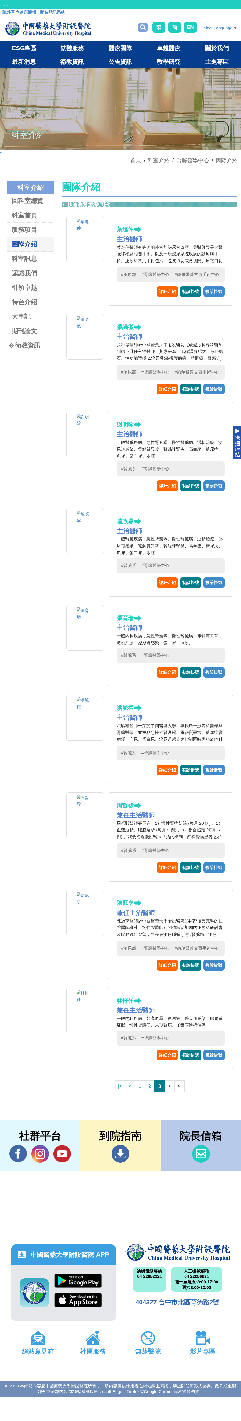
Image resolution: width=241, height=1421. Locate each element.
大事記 (21, 316)
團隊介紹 (226, 160)
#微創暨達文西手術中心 (197, 274)
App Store (78, 1302)
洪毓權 (125, 708)
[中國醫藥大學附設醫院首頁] (47, 29)
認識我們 (24, 273)
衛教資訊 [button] (72, 61)
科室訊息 (24, 258)
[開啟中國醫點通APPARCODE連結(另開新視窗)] (34, 1292)
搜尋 (143, 27)
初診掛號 (190, 291)
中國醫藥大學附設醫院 (177, 1252)
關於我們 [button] (217, 48)
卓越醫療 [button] (169, 48)
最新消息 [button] (24, 61)
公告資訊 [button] (120, 61)
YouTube (62, 1154)
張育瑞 (125, 618)
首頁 (135, 160)
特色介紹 (24, 302)
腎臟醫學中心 (193, 160)
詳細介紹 (167, 291)
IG (40, 1154)
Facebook (18, 1154)
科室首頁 (24, 215)
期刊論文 (24, 331)
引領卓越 (24, 287)
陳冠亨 (125, 903)
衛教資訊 (27, 345)
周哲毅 (125, 805)
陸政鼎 (125, 521)
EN (190, 27)
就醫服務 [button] (72, 48)
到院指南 (120, 1154)
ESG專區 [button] (24, 48)
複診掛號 (213, 291)
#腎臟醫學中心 (155, 274)
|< (120, 1086)
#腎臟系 (128, 468)
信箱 (201, 1154)
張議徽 (125, 327)
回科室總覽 (28, 200)
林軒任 (125, 1000)
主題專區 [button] (217, 61)
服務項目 (24, 229)
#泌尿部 (128, 274)
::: (6, 4)
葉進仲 (125, 229)
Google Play (78, 1283)
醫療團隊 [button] (120, 48)
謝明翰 (125, 424)
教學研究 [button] (169, 61)
